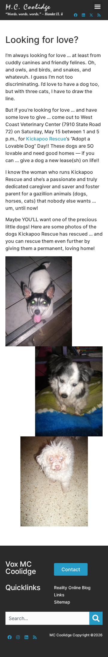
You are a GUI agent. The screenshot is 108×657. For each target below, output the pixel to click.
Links (59, 594)
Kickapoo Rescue (46, 139)
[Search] (96, 618)
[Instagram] (18, 637)
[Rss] (99, 15)
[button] (98, 6)
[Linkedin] (83, 15)
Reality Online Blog (72, 587)
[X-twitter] (91, 15)
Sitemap (62, 601)
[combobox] (47, 618)
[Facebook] (75, 15)
